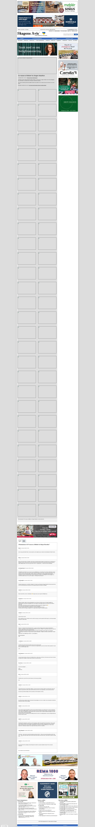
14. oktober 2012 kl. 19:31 (26, 612)
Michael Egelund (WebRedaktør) (32, 77)
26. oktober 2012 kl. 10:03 (24, 557)
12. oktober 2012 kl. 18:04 (24, 674)
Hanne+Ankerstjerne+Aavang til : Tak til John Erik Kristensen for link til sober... (27, 809)
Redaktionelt (65, 40)
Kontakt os (65, 825)
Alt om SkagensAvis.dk (37, 38)
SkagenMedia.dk (71, 29)
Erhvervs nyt (32, 40)
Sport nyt (70, 40)
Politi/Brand (59, 40)
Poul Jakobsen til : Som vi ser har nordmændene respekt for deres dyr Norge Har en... (27, 812)
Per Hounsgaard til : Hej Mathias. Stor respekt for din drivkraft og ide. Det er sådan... (27, 806)
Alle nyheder (20, 40)
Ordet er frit (53, 40)
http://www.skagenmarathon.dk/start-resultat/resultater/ (37, 85)
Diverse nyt (26, 40)
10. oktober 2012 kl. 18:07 (25, 719)
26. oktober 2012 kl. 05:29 (29, 568)
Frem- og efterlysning (40, 40)
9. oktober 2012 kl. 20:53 (28, 730)
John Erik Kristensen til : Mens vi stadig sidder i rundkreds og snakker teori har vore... (26, 816)
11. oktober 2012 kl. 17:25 (25, 696)
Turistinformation (35, 825)
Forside (21, 38)
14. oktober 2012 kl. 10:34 (24, 624)
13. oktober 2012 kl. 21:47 (28, 653)
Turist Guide (54, 38)
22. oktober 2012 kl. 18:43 (28, 580)
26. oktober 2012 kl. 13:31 (24, 548)
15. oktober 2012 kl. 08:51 (27, 598)
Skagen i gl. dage (69, 38)
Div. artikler (75, 40)
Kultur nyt (48, 40)
